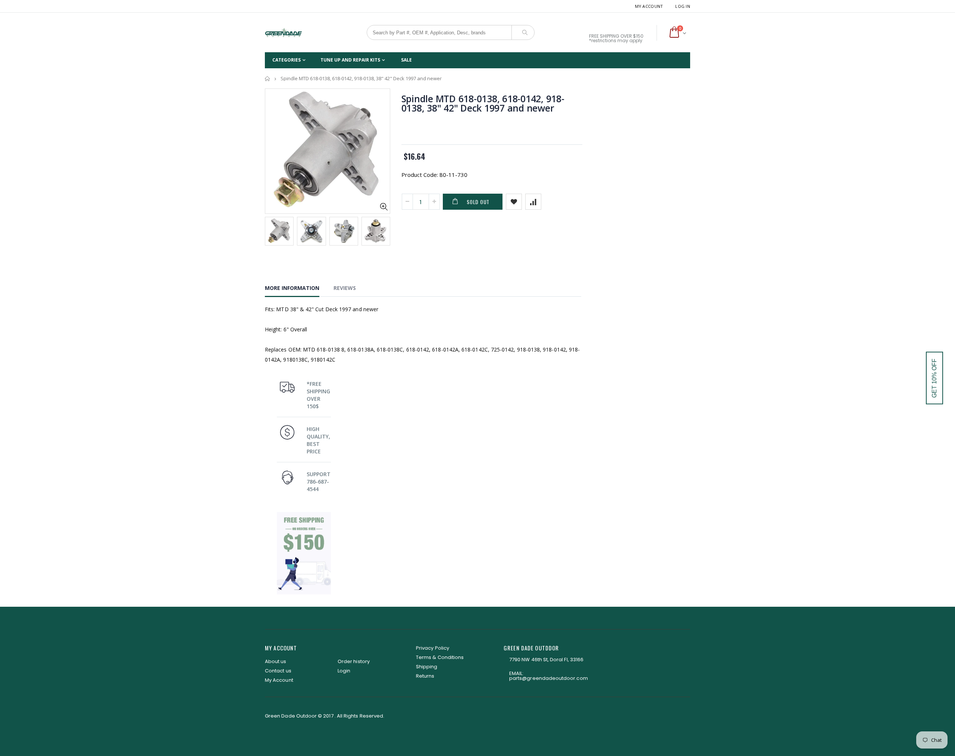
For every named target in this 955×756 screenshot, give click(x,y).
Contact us (278, 670)
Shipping (427, 666)
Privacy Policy (432, 648)
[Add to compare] (533, 202)
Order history (354, 661)
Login (344, 670)
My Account (649, 6)
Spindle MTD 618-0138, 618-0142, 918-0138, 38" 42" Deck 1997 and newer (482, 103)
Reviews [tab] (345, 287)
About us (275, 661)
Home (267, 78)
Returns (425, 676)
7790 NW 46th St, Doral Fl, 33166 (546, 659)
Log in (682, 6)
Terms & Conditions (440, 657)
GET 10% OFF (934, 378)
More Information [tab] (292, 287)
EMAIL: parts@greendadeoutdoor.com (548, 676)
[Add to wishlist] (514, 202)
